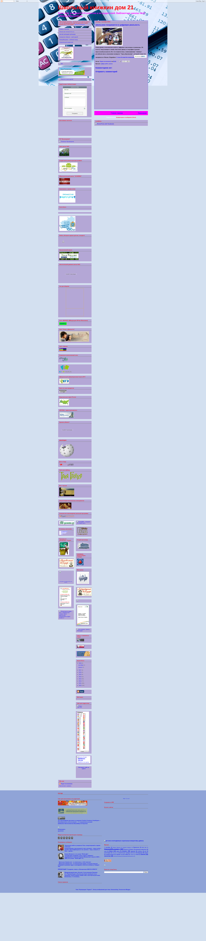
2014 (80, 676)
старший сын (119, 854)
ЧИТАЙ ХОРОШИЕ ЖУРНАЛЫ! (67, 34)
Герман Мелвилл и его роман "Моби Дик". (77, 854)
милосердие (107, 852)
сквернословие (110, 854)
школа (110, 63)
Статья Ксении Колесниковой (125, 57)
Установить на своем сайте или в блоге (66, 582)
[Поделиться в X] (126, 61)
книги (118, 851)
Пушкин (126, 849)
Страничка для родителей (66, 42)
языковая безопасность (128, 856)
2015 (80, 674)
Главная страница (117, 113)
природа (139, 852)
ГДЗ (62, 534)
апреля (80, 667)
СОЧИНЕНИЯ (64, 531)
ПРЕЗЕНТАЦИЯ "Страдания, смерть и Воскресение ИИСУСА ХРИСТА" (77, 869)
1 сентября (107, 847)
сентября (81, 665)
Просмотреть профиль (65, 786)
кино (105, 851)
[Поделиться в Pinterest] (129, 61)
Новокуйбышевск (112, 849)
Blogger (128, 889)
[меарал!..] (63, 324)
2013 (80, 678)
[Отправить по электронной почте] (123, 61)
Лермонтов (136, 847)
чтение (137, 854)
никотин (114, 852)
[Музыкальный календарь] (66, 567)
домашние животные (140, 849)
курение (133, 851)
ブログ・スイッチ (126, 798)
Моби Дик (144, 847)
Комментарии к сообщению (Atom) (126, 117)
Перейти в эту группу (83, 762)
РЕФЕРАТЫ (63, 532)
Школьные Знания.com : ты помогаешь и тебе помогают (75, 862)
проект (146, 852)
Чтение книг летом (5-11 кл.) (66, 31)
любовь (140, 851)
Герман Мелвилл (117, 847)
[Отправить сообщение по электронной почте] (120, 61)
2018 (80, 663)
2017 (80, 670)
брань (131, 849)
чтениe (131, 854)
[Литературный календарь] (84, 595)
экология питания (118, 856)
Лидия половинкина (66, 783)
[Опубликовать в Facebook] (127, 61)
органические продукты (124, 852)
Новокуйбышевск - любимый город (68, 39)
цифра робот (104, 63)
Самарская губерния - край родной (68, 37)
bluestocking (114, 889)
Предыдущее (142, 113)
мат (145, 851)
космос (124, 851)
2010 (80, 685)
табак (126, 854)
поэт (134, 852)
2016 (80, 672)
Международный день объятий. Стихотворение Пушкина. (81, 872)
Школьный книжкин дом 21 (96, 7)
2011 (80, 683)
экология (107, 856)
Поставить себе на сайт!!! (83, 768)
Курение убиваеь (127, 847)
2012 (80, 681)
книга (111, 851)
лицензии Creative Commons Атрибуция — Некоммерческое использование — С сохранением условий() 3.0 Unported (79, 822)
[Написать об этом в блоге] (124, 61)
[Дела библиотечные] (107, 861)
